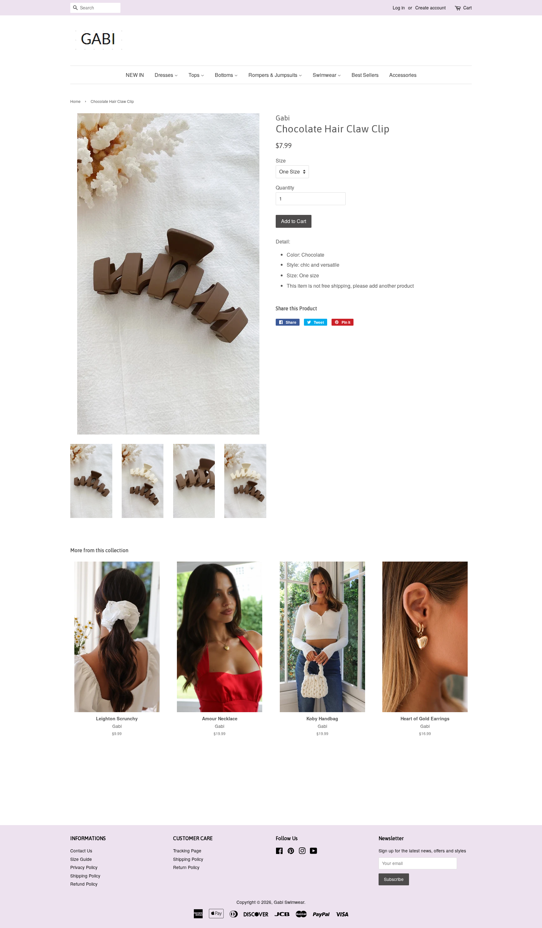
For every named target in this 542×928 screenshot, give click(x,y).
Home (75, 101)
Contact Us (81, 850)
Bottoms (224, 74)
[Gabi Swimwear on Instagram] (302, 852)
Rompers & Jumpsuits (273, 74)
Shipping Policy (85, 875)
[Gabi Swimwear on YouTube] (313, 852)
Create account (430, 7)
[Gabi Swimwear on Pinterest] (290, 852)
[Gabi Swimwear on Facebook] (279, 852)
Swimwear (325, 74)
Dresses (164, 74)
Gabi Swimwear (289, 902)
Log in (399, 7)
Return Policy (186, 867)
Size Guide (81, 859)
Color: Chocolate (305, 254)
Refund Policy (84, 884)
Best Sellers (365, 74)
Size (281, 160)
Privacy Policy (84, 867)
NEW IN (135, 74)
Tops (195, 74)
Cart (467, 7)
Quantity (285, 187)
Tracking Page (187, 850)
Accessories (403, 74)
